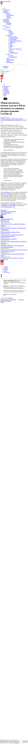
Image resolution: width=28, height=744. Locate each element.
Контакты (6, 269)
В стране (9, 14)
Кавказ (11, 46)
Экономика (6, 20)
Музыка (12, 32)
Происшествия (10, 59)
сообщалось (7, 192)
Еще (5, 28)
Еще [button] (5, 95)
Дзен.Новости (4, 204)
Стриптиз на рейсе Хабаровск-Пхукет (10, 232)
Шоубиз (9, 16)
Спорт (8, 54)
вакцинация (4, 210)
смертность (3, 214)
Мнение (9, 61)
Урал (11, 50)
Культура (9, 30)
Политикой (16, 742)
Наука (5, 26)
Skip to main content (5, 1)
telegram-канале (8, 207)
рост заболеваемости (6, 212)
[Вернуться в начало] (1, 4)
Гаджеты (9, 24)
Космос (8, 27)
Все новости (7, 9)
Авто (8, 58)
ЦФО (11, 43)
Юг (10, 47)
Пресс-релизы (10, 62)
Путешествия (10, 15)
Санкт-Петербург (14, 38)
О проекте (6, 266)
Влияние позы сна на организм (9, 239)
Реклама (6, 67)
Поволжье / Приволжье (15, 49)
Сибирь (11, 51)
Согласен (25, 741)
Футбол (11, 55)
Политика (6, 19)
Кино (11, 31)
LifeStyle (9, 18)
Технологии (7, 22)
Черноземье (12, 42)
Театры (11, 34)
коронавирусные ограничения (8, 211)
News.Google (12, 204)
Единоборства (13, 57)
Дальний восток (14, 53)
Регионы (9, 35)
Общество (6, 12)
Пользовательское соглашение (8, 299)
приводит (3, 136)
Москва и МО (13, 36)
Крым (11, 44)
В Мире (6, 11)
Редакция (6, 66)
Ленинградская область (16, 40)
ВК (14, 207)
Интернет (9, 23)
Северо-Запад (13, 39)
